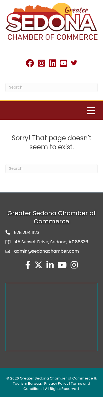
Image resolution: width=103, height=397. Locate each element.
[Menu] (91, 110)
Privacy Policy (56, 383)
